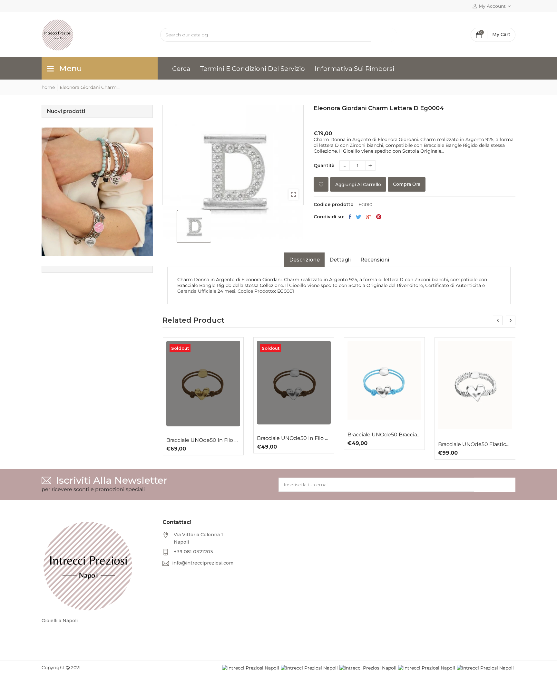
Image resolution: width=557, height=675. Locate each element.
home (48, 87)
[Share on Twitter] (358, 217)
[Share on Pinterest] (378, 217)
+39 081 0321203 (193, 552)
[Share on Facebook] (350, 217)
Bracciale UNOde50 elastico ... (475, 444)
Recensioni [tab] (374, 260)
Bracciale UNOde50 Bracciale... (384, 435)
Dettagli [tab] (340, 260)
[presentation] (498, 320)
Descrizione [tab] (304, 260)
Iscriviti (495, 485)
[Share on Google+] (368, 217)
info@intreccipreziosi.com (202, 563)
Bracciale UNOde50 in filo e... (203, 440)
